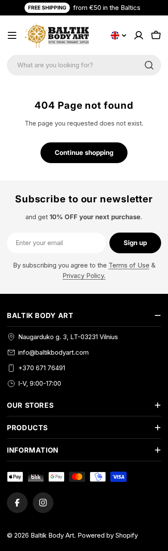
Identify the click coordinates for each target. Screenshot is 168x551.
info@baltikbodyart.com (53, 352)
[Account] (139, 35)
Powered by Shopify (108, 535)
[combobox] (84, 65)
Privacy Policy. (84, 275)
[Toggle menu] (12, 35)
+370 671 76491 (41, 368)
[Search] (149, 65)
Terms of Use (129, 265)
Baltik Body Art (52, 535)
